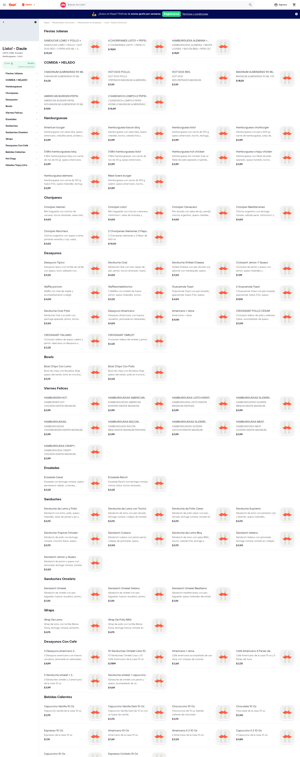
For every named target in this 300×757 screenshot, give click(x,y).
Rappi (46, 22)
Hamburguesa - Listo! (12, 56)
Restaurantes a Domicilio (63, 22)
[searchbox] (156, 5)
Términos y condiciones (195, 14)
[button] (28, 4)
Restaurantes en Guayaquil (89, 22)
